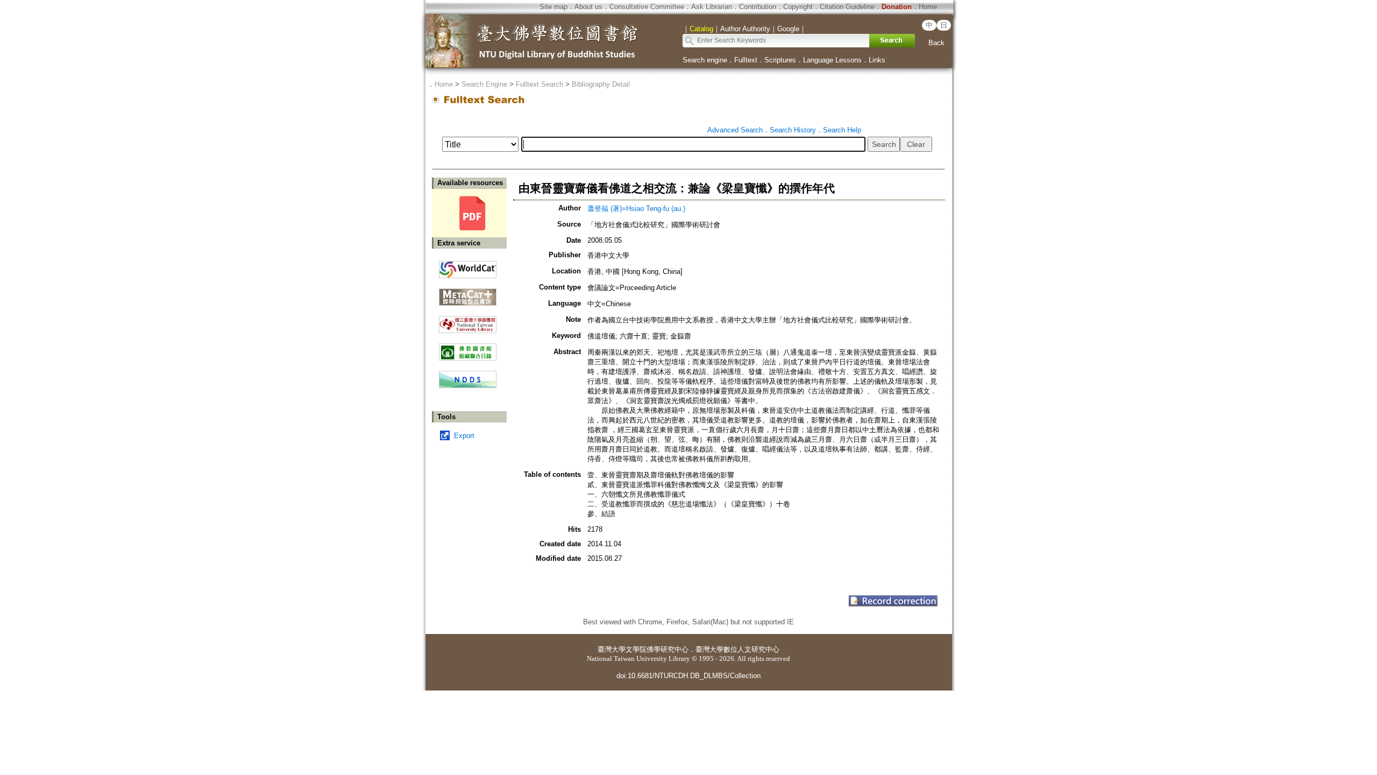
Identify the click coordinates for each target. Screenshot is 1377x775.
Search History (793, 130)
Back (936, 43)
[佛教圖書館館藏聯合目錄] (467, 348)
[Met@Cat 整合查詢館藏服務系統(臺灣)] (467, 293)
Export (464, 436)
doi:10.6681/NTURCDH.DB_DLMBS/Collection (688, 676)
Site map (553, 7)
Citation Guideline (847, 7)
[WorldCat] (467, 267)
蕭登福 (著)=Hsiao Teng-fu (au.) (636, 209)
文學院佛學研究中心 (657, 649)
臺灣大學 (612, 649)
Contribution (757, 7)
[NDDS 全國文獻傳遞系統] (467, 386)
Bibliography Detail (601, 84)
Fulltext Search (539, 84)
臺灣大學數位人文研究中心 (737, 649)
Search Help (842, 130)
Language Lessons (832, 60)
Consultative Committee (646, 7)
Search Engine (484, 84)
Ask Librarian (711, 7)
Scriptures (780, 60)
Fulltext (745, 60)
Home (928, 7)
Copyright (798, 7)
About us (588, 7)
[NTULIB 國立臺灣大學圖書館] (467, 320)
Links (877, 60)
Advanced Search (735, 130)
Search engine (705, 60)
